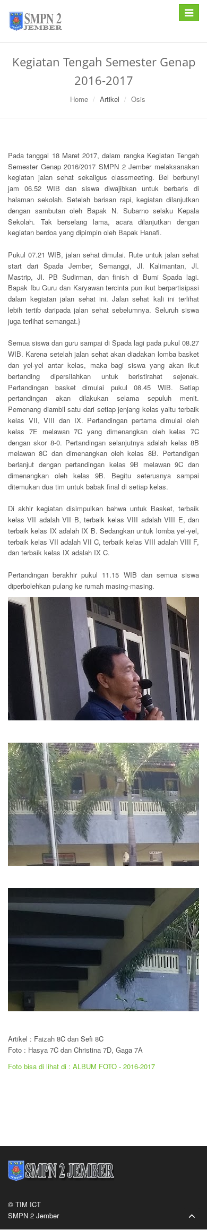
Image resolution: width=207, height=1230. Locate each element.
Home (79, 99)
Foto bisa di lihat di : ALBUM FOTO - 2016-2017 (81, 1066)
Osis (138, 99)
